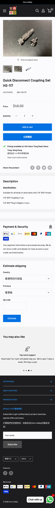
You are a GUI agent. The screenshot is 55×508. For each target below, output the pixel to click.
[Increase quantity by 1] (32, 116)
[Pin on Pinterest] (38, 168)
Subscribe (12, 444)
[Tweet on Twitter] (44, 168)
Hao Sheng (8, 92)
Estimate (12, 318)
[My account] (43, 10)
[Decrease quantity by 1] (16, 116)
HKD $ (24, 459)
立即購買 (27, 136)
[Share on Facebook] (32, 168)
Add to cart (27, 127)
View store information (17, 157)
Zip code (6, 300)
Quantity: (7, 116)
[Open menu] (4, 11)
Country (6, 272)
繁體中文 (8, 459)
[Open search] (37, 10)
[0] (49, 10)
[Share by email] (50, 168)
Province (7, 286)
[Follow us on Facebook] (5, 473)
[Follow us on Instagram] (11, 473)
